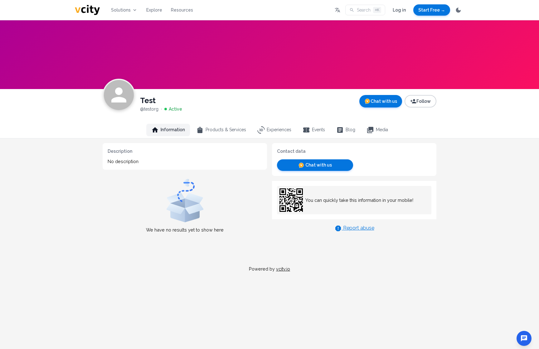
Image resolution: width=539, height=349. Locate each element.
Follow (423, 101)
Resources (182, 9)
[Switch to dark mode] (458, 10)
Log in (399, 9)
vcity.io (283, 269)
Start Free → (431, 9)
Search (368, 9)
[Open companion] (524, 338)
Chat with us (384, 101)
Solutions (121, 9)
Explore (154, 9)
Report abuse (358, 228)
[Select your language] (337, 10)
